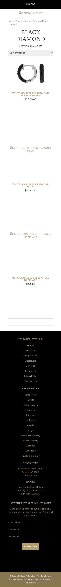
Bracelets (30, 394)
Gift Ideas (31, 450)
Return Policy (30, 376)
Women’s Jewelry (30, 435)
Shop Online (30, 355)
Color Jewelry (30, 405)
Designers (30, 360)
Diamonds (30, 410)
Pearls (30, 425)
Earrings (30, 415)
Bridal (30, 399)
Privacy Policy (45, 579)
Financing (30, 371)
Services (30, 365)
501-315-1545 (31, 475)
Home (11, 21)
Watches (30, 445)
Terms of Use (32, 579)
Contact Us (31, 381)
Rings (30, 430)
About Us (30, 350)
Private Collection (30, 456)
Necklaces (30, 420)
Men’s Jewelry (30, 440)
